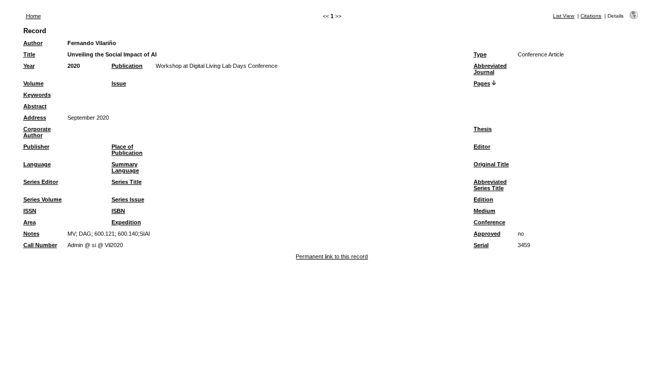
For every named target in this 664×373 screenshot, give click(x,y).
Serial (481, 245)
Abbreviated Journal (490, 69)
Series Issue (128, 199)
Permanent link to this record (332, 256)
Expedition (126, 222)
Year (29, 66)
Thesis (483, 129)
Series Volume (42, 199)
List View (563, 16)
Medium (484, 211)
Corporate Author (37, 132)
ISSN (29, 211)
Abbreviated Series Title (490, 185)
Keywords (37, 95)
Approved (487, 234)
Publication (127, 66)
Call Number (40, 245)
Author (33, 43)
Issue (119, 83)
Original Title (491, 164)
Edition (483, 199)
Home (33, 16)
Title (29, 54)
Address (34, 117)
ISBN (118, 211)
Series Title (127, 182)
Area (29, 222)
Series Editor (40, 182)
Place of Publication (127, 150)
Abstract (35, 106)
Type (480, 54)
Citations (590, 16)
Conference (489, 222)
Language (37, 164)
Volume (33, 83)
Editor (482, 147)
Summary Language (125, 167)
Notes (31, 234)
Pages (482, 83)
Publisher (36, 147)
